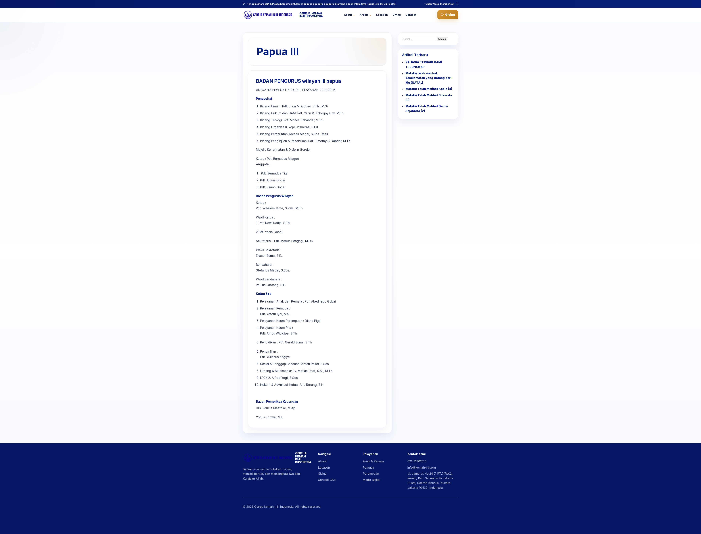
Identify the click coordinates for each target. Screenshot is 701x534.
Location (382, 14)
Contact (410, 14)
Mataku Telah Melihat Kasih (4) (428, 89)
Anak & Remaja (373, 461)
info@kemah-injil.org (421, 467)
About (348, 14)
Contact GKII (327, 480)
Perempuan (371, 473)
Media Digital (371, 480)
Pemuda (368, 467)
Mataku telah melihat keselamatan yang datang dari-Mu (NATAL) (429, 77)
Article (364, 14)
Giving (396, 14)
